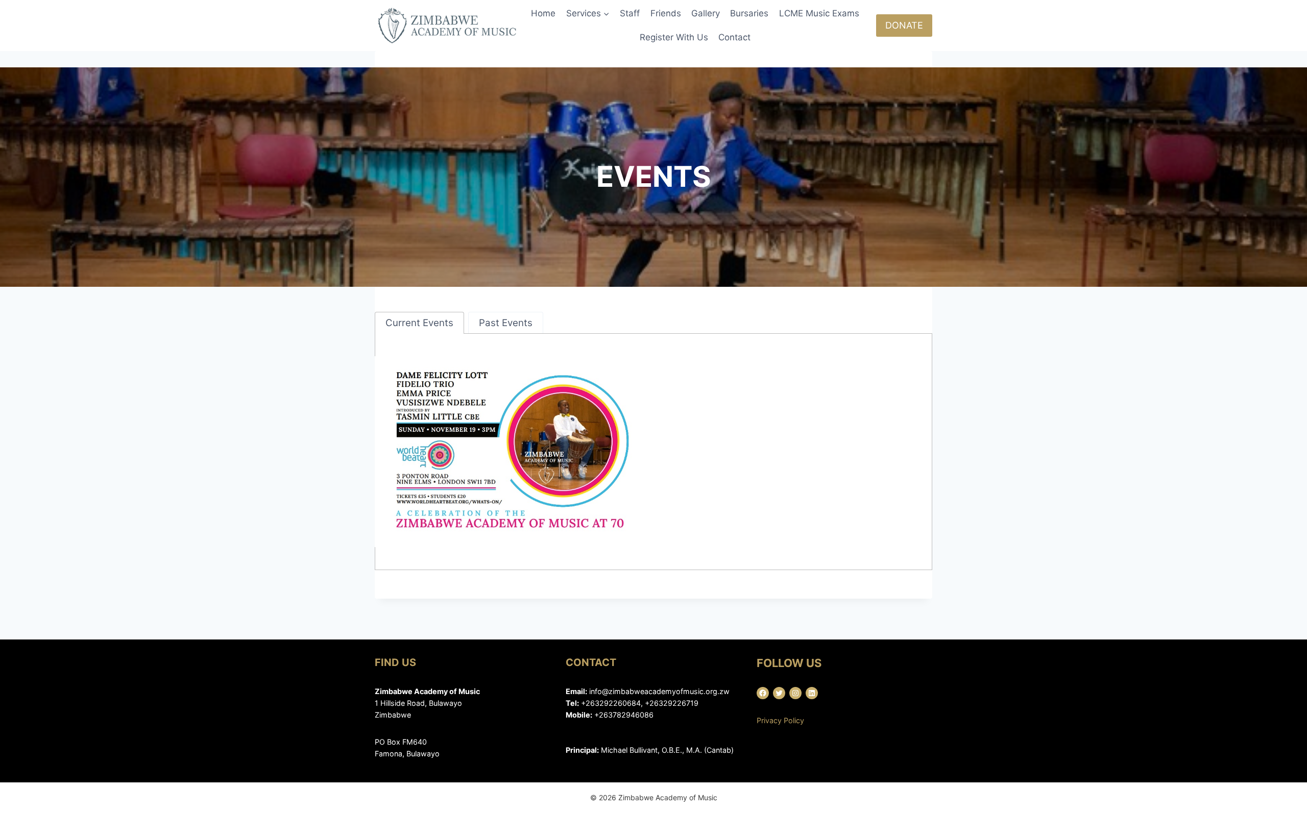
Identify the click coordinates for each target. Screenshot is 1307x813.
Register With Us (674, 37)
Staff (630, 13)
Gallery (705, 13)
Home (543, 13)
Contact (734, 37)
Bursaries (749, 13)
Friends (665, 13)
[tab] (419, 323)
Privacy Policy (780, 720)
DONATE (904, 25)
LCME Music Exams (819, 13)
